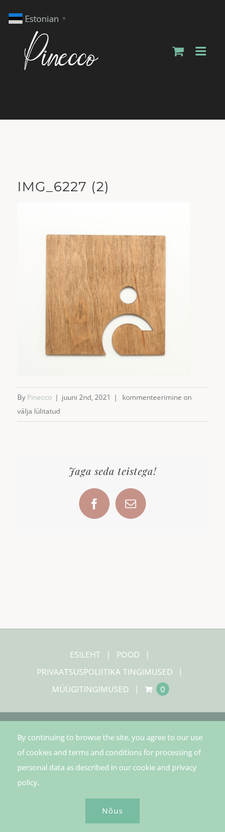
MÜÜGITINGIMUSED (90, 689)
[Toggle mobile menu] (202, 51)
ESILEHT (85, 654)
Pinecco (39, 397)
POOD (128, 654)
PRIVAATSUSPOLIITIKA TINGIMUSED (104, 671)
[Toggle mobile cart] (178, 51)
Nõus (112, 810)
